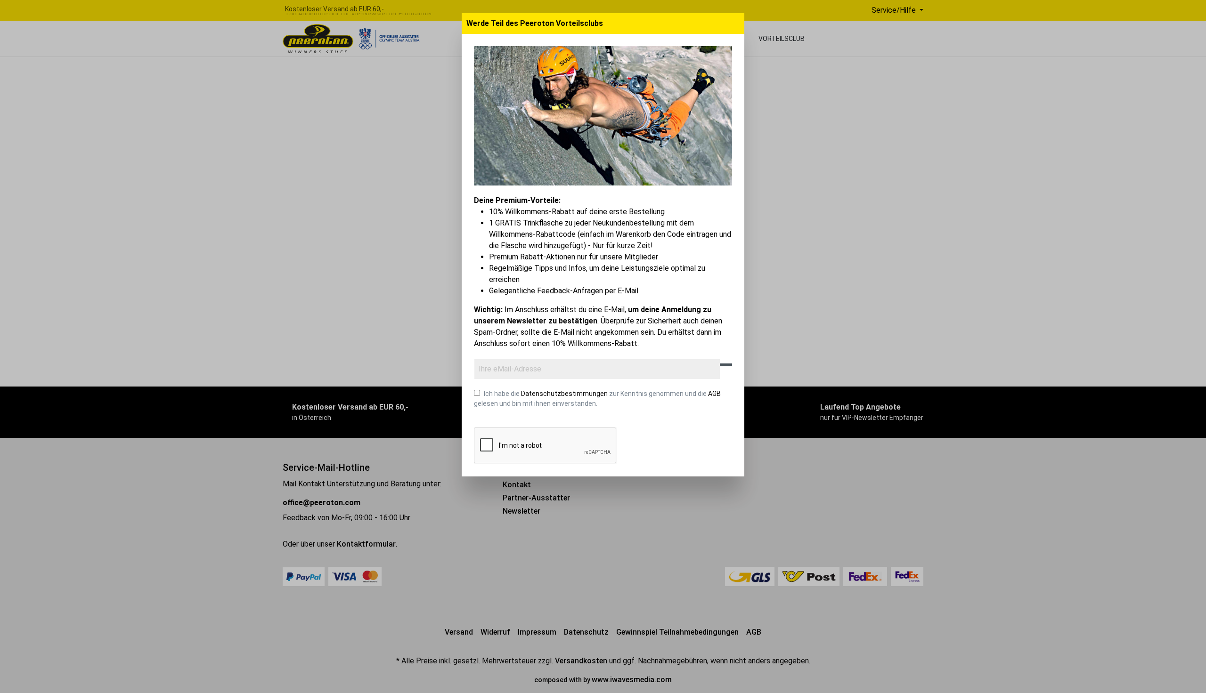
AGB (714, 393)
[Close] (736, 23)
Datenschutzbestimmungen (564, 393)
